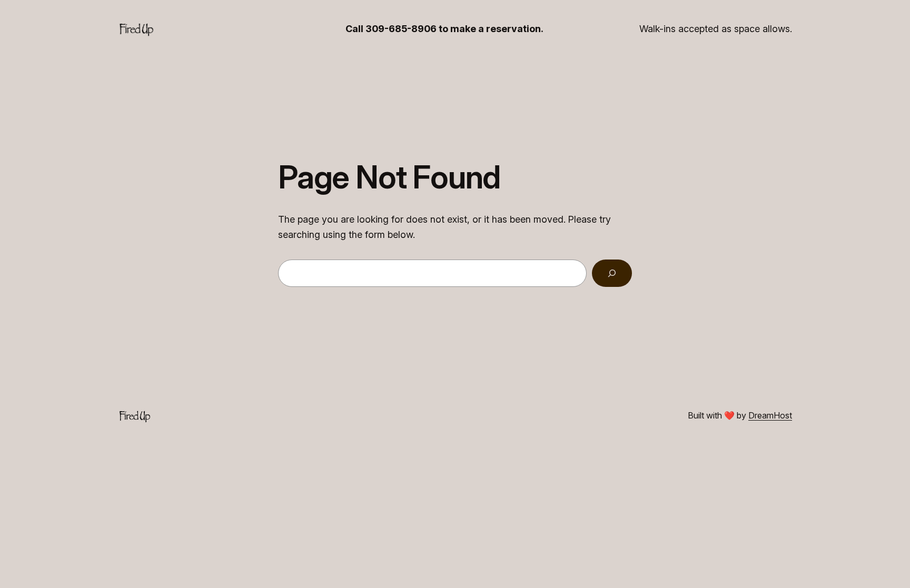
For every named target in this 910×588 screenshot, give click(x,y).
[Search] (612, 273)
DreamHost (770, 415)
